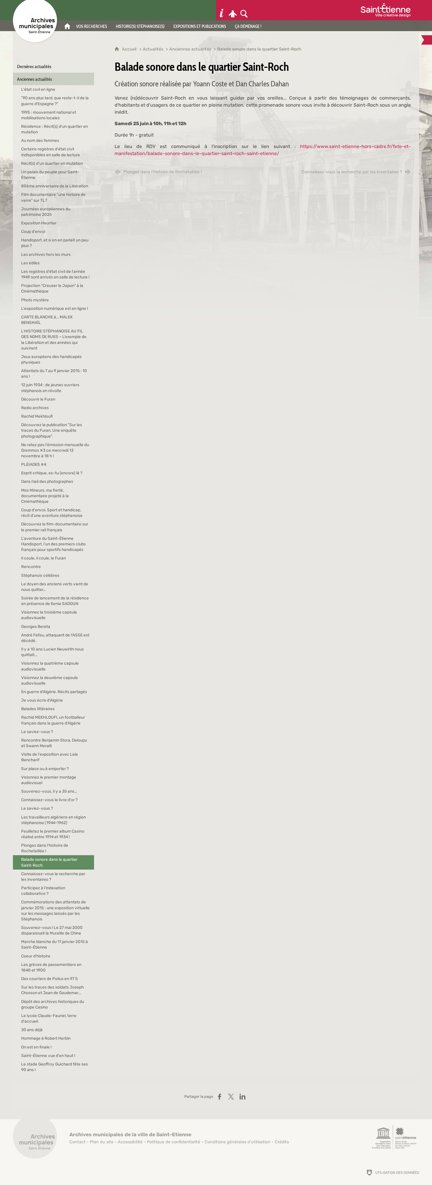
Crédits (282, 1141)
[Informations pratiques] (221, 10)
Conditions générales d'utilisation (237, 1141)
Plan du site (101, 1141)
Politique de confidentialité (173, 1141)
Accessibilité (130, 1141)
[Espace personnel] (232, 10)
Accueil (130, 49)
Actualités (153, 49)
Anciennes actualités (190, 49)
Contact (77, 1141)
